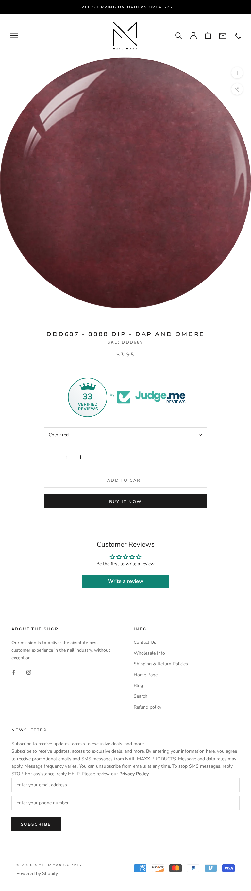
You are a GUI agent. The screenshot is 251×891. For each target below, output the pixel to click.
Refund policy (147, 707)
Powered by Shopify (37, 873)
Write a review (125, 581)
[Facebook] (13, 672)
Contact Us (145, 642)
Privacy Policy (134, 774)
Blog (138, 685)
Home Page (146, 675)
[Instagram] (28, 672)
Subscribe (36, 824)
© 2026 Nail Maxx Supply (49, 865)
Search (140, 696)
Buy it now (125, 501)
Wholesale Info (149, 653)
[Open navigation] (14, 35)
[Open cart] (208, 35)
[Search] (178, 35)
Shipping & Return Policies (161, 664)
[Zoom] (237, 72)
